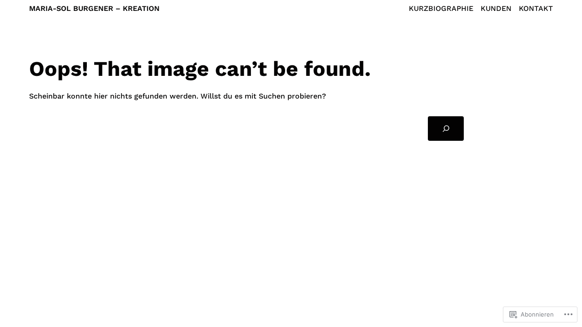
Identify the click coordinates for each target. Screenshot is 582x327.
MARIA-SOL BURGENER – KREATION (94, 8)
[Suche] (446, 128)
